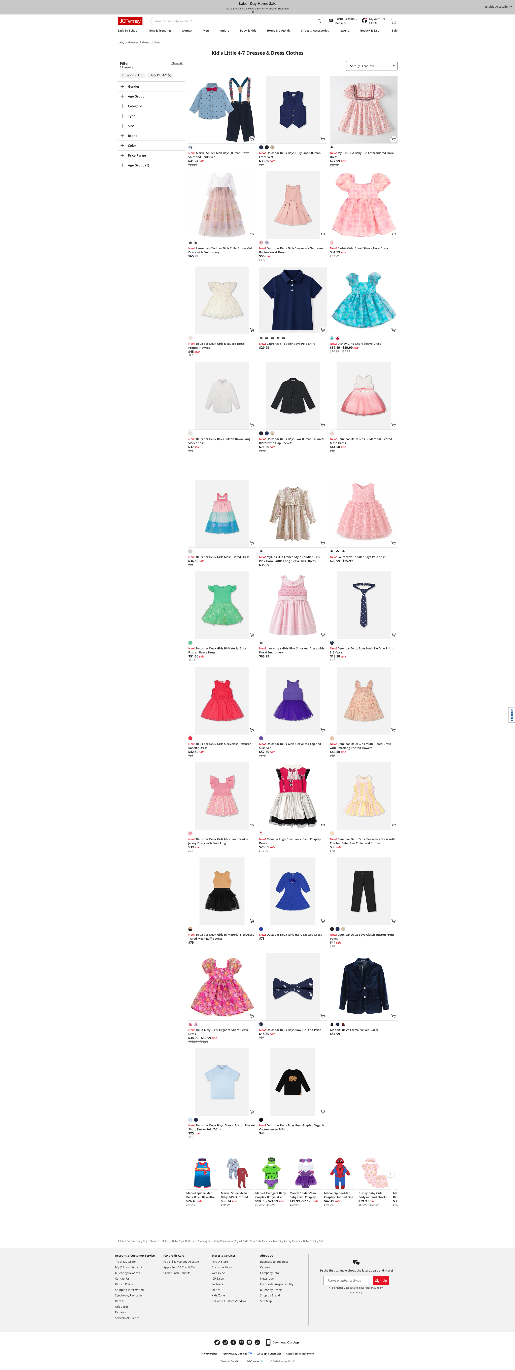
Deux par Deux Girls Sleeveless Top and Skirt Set (290, 746)
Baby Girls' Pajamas (260, 1241)
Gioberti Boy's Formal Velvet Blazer (354, 1030)
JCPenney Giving (271, 1290)
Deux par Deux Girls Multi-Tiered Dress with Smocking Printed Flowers (360, 746)
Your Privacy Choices (234, 1353)
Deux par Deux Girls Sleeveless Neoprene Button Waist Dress (291, 250)
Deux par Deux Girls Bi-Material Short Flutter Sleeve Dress (218, 650)
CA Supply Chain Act (269, 1353)
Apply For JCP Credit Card (180, 1267)
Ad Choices (253, 1361)
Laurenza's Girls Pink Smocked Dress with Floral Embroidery (291, 650)
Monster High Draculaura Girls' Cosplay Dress (290, 841)
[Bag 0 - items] (393, 21)
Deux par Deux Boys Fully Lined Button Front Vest (290, 155)
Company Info (269, 1273)
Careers (265, 1267)
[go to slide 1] (249, 12)
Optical (216, 1290)
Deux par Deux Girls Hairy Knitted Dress (290, 934)
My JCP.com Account (128, 1267)
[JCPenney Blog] (258, 1342)
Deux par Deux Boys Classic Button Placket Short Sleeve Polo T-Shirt (221, 1127)
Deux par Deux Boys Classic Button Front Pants (362, 936)
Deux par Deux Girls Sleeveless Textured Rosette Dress (219, 746)
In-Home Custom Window (229, 1301)
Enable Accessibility (498, 6)
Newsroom (267, 1278)
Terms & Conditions (231, 1361)
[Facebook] (234, 1342)
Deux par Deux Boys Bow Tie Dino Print (290, 1030)
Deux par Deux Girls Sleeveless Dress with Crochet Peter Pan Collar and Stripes (362, 841)
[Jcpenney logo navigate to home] (130, 21)
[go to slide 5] (264, 12)
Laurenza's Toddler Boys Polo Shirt (287, 344)
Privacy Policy (209, 1353)
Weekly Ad (219, 1273)
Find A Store (220, 1261)
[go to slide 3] (256, 12)
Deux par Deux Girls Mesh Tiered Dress (218, 557)
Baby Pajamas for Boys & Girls (231, 1241)
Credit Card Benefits (177, 1273)
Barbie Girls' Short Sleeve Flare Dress (359, 248)
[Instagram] (226, 1342)
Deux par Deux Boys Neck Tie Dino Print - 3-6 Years (362, 650)
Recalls (120, 1301)
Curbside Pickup (223, 1267)
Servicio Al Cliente (127, 1318)
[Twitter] (218, 1342)
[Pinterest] (242, 1342)
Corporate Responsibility (276, 1284)
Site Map (266, 1301)
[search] (321, 21)
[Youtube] (250, 1342)
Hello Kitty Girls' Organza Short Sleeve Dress (218, 1032)
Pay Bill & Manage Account (181, 1261)
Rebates (120, 1312)
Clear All (177, 63)
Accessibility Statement (300, 1353)
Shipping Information (129, 1290)
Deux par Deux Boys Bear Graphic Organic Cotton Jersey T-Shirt (291, 1127)
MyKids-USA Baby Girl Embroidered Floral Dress (362, 155)
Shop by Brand (270, 1295)
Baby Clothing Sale (313, 1241)
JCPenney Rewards (127, 1273)
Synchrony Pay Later (128, 1295)
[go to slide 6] (267, 12)
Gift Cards (122, 1306)
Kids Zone (218, 1295)
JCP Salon (218, 1278)
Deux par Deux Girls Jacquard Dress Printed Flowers (216, 346)
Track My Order (125, 1261)
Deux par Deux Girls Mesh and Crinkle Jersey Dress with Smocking (218, 841)
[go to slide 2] (253, 12)
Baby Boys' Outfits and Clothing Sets (192, 1241)
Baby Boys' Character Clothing (154, 1241)
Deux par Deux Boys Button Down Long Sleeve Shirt (219, 441)
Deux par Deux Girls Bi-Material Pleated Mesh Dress (361, 441)
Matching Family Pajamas (287, 1241)
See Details (356, 1292)
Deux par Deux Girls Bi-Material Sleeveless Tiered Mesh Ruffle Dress (221, 936)
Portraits (217, 1284)
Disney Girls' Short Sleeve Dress (355, 344)
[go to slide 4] (260, 12)
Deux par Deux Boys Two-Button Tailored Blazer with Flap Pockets (291, 441)
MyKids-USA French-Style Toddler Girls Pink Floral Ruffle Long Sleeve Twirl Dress (289, 559)
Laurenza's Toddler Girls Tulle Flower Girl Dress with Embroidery (220, 250)
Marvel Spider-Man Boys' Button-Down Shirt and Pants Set (218, 155)
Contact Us (122, 1278)
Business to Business (274, 1261)
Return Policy (124, 1284)
